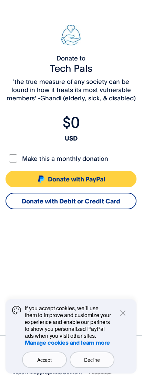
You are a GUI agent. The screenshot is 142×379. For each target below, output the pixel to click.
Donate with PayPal (76, 179)
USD (71, 138)
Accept (44, 359)
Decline (92, 359)
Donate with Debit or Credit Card (71, 201)
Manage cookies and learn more (67, 342)
